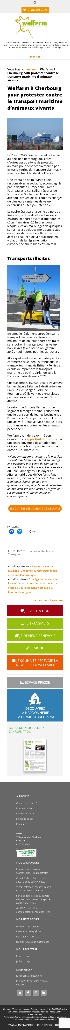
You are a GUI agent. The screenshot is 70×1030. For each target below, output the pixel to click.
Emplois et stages (25, 813)
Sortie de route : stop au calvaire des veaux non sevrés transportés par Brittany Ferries (33, 899)
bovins (50, 551)
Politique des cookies (52, 1025)
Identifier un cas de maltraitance (32, 941)
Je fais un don (23, 956)
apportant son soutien (43, 439)
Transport (14, 554)
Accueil (32, 69)
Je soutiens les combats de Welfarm (35, 508)
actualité (39, 551)
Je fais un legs (23, 961)
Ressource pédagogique (28, 931)
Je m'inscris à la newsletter (29, 975)
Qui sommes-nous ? (26, 803)
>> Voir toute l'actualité (48, 600)
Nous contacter (24, 808)
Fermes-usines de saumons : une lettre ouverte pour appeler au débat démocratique (33, 571)
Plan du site (22, 824)
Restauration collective (27, 936)
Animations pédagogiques (29, 926)
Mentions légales (25, 818)
